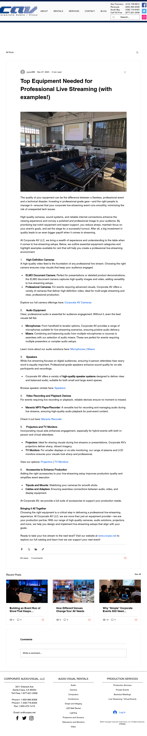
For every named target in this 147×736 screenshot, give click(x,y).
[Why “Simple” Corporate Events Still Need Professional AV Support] (120, 591)
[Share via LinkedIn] (35, 549)
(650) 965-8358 (132, 7)
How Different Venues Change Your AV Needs (70, 610)
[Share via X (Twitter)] (28, 549)
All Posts (10, 52)
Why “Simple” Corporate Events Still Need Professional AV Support (118, 610)
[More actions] (125, 72)
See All (138, 574)
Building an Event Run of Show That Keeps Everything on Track (25, 610)
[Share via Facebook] (21, 549)
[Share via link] (42, 549)
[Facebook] (144, 5)
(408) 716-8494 (132, 9)
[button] (137, 52)
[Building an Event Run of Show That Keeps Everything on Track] (27, 591)
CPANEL (122, 724)
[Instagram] (144, 17)
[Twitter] (144, 11)
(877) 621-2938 (132, 12)
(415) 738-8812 (132, 4)
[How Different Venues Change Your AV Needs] (73, 591)
